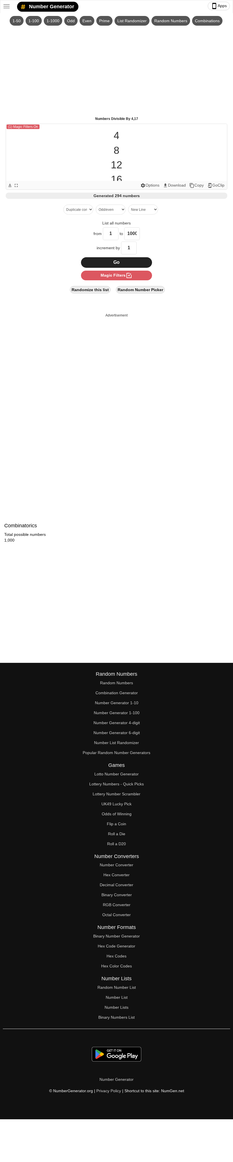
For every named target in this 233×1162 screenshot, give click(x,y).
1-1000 (53, 21)
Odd (71, 21)
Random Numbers (170, 21)
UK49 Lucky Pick (116, 804)
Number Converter (116, 865)
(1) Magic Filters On (23, 127)
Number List (117, 997)
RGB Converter (116, 904)
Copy (196, 185)
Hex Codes (116, 956)
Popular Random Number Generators (116, 752)
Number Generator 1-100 (117, 712)
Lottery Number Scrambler (116, 794)
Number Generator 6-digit (116, 732)
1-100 (33, 21)
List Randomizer (132, 21)
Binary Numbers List (116, 1017)
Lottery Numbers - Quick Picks (116, 784)
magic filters (116, 275)
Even (86, 21)
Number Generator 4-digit (116, 722)
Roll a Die (116, 834)
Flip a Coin (116, 824)
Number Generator (51, 6)
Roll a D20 (116, 844)
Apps (219, 6)
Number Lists (116, 1007)
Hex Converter (116, 875)
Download (174, 185)
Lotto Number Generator (116, 774)
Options (149, 185)
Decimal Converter (116, 885)
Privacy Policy (108, 1091)
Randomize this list (90, 289)
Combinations (207, 21)
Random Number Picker (140, 289)
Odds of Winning (117, 814)
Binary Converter (116, 895)
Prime (104, 21)
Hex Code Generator (116, 946)
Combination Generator (116, 693)
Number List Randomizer (116, 742)
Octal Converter (116, 914)
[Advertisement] (116, 69)
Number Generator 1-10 (116, 703)
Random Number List (116, 987)
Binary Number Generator (116, 936)
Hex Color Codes (116, 966)
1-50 (17, 21)
